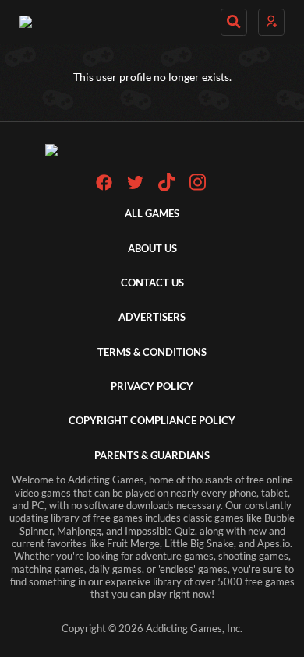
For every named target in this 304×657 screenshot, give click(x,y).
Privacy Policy (152, 386)
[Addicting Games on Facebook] (104, 187)
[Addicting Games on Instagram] (197, 188)
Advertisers (152, 317)
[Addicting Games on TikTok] (166, 188)
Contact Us (152, 283)
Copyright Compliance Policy (152, 421)
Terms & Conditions (152, 352)
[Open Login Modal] (271, 22)
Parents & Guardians (152, 456)
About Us (152, 249)
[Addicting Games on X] (135, 187)
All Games (152, 214)
